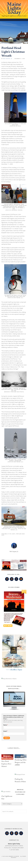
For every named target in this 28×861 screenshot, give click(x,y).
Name (5, 725)
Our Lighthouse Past (6, 797)
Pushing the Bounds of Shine (20, 780)
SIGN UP (6, 738)
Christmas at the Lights (8, 533)
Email (5, 731)
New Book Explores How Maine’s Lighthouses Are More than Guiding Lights (7, 763)
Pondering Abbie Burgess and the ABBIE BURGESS (21, 762)
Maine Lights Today (14, 8)
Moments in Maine (17, 846)
